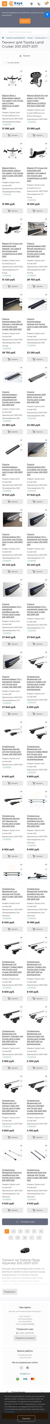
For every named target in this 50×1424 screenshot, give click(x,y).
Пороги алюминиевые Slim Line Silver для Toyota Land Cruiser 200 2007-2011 (12, 539)
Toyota (30, 38)
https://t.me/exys (27, 1367)
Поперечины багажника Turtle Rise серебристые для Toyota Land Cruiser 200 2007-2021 (37, 894)
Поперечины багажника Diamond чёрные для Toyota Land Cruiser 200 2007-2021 (37, 1175)
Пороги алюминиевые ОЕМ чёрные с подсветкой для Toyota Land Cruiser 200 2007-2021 (12, 324)
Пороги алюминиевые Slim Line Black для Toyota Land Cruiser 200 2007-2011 (37, 469)
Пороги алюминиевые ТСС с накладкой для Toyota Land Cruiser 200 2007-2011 (37, 539)
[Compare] (21, 81)
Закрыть (25, 21)
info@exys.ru (25, 1374)
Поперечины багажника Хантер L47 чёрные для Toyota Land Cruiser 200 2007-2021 (11, 821)
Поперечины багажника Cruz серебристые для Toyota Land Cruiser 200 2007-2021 (36, 821)
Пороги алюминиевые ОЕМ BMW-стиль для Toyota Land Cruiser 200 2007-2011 (36, 397)
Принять (26, 1418)
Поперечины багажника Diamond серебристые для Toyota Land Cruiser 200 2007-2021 (12, 1175)
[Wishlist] (21, 76)
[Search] (5, 31)
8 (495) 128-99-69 (26, 1333)
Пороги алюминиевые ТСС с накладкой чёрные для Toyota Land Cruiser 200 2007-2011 (12, 682)
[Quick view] (21, 71)
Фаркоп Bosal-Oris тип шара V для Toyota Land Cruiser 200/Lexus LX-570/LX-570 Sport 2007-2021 (37, 100)
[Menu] (4, 3)
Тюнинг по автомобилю (15, 38)
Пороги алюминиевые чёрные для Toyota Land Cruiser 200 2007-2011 (37, 324)
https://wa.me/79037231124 (21, 1367)
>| (39, 1238)
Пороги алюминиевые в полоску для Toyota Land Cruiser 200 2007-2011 (12, 469)
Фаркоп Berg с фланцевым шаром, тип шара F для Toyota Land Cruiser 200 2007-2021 (12, 173)
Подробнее (9, 1412)
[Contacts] (39, 3)
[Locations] (31, 3)
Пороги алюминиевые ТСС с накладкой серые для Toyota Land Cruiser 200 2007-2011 (37, 609)
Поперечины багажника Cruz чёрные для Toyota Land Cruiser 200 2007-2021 (12, 894)
